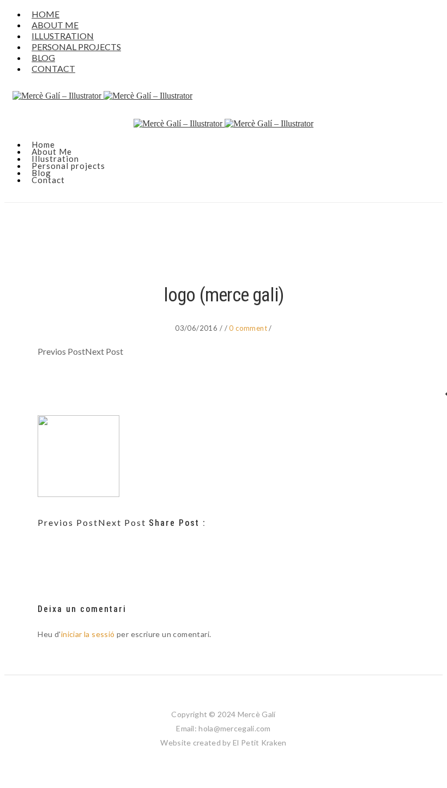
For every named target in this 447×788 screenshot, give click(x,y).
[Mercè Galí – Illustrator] (223, 96)
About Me (52, 151)
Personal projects (76, 46)
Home (43, 144)
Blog (41, 172)
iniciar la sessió (88, 634)
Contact (53, 68)
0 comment (249, 328)
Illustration (55, 158)
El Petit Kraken (260, 742)
